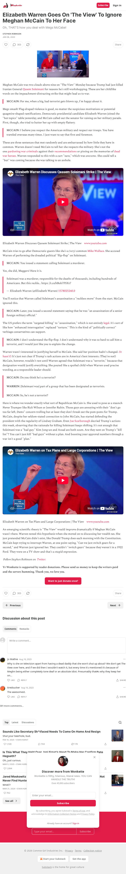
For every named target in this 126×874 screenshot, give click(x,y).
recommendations (65, 151)
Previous (15, 605)
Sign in (117, 5)
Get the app (79, 858)
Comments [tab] (10, 628)
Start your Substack (54, 858)
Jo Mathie (12, 659)
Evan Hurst (22, 740)
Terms (78, 850)
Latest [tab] (15, 722)
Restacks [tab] (24, 628)
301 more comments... (12, 705)
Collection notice (93, 850)
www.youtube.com (95, 243)
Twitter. (41, 559)
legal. (107, 323)
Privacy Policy (87, 813)
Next (113, 605)
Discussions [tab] (28, 722)
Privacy (69, 850)
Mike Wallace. (96, 251)
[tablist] (17, 629)
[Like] (6, 44)
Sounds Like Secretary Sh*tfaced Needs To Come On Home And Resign (52, 731)
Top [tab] (6, 722)
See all (9, 800)
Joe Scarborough (80, 421)
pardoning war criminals (23, 151)
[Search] (120, 722)
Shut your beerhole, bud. (17, 735)
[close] (94, 757)
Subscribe (103, 5)
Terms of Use (79, 810)
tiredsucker (13, 687)
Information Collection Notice (62, 813)
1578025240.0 (66, 291)
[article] (63, 738)
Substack (47, 867)
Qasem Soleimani (33, 89)
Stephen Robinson (12, 34)
